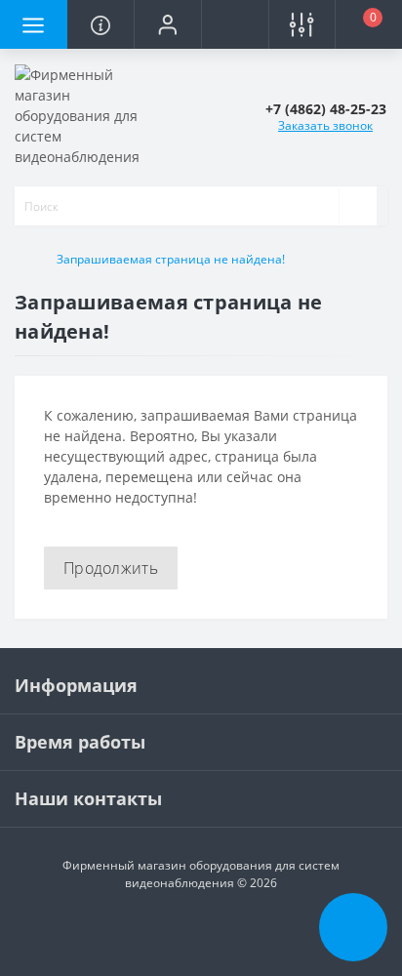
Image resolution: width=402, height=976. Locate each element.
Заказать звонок (325, 125)
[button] (167, 24)
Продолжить (110, 568)
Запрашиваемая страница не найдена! (171, 259)
